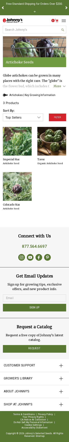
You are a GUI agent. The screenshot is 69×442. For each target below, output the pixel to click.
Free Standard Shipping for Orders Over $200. (34, 3)
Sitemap (40, 436)
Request (34, 348)
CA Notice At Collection (33, 419)
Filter (57, 117)
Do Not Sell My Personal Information (33, 422)
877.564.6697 (34, 246)
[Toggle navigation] (62, 21)
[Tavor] (51, 141)
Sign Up (34, 307)
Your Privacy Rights (33, 417)
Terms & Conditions (24, 414)
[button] (2, 7)
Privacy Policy (45, 414)
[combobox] (34, 29)
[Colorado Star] (17, 186)
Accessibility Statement (34, 427)
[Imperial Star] (17, 141)
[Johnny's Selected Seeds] (12, 20)
